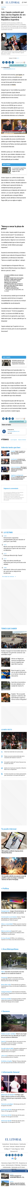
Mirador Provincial (20, 1146)
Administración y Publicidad (13, 1165)
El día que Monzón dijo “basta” (13, 554)
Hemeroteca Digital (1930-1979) (9, 1163)
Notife (22, 1149)
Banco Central (22, 439)
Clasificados (22, 1144)
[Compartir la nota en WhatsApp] (9, 62)
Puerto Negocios (15, 1149)
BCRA (14, 85)
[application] (14, 126)
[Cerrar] (24, 65)
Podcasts (12, 1146)
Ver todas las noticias (8, 576)
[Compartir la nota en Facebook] (3, 62)
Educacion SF (14, 1151)
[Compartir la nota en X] (6, 62)
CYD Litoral (6, 1146)
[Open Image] (3, 35)
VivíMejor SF (7, 1149)
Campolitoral (5, 1144)
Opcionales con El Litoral (18, 1167)
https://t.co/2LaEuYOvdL (12, 288)
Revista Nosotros (14, 1144)
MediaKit (14, 1169)
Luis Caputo (18, 74)
